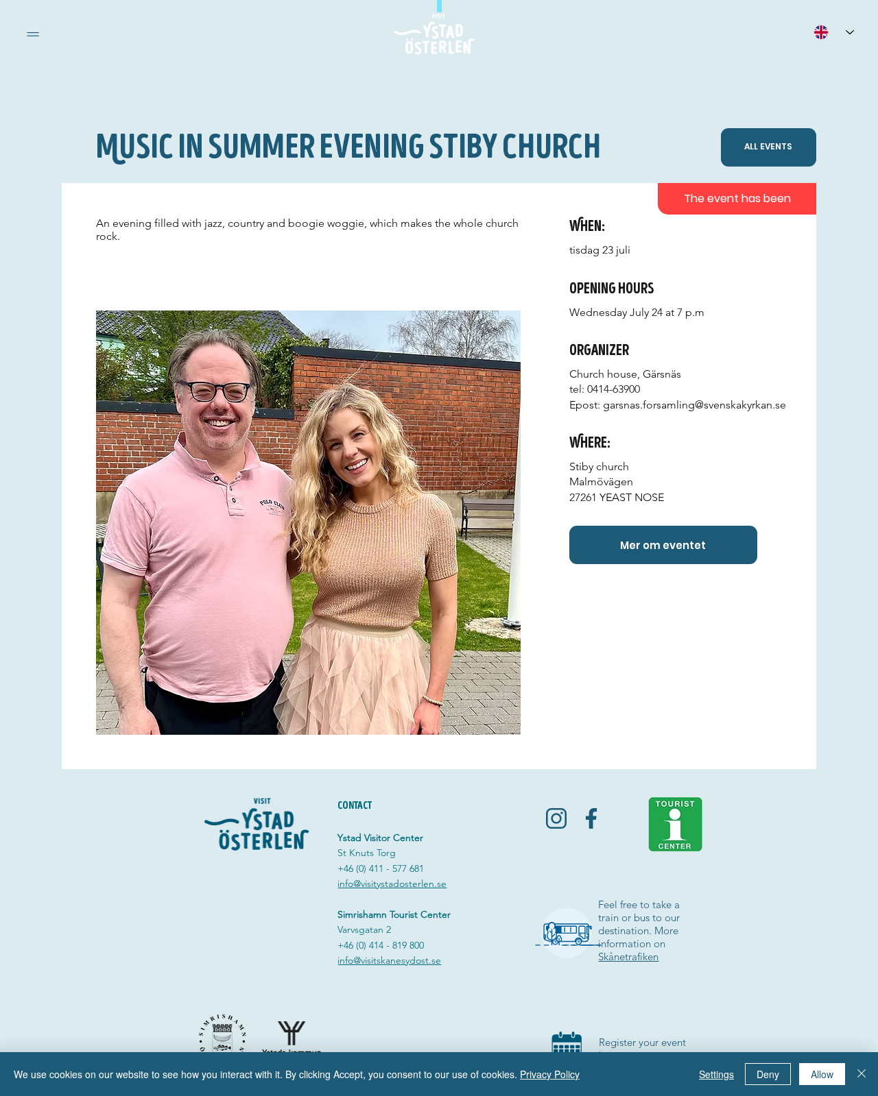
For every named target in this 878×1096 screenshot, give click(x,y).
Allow (822, 1074)
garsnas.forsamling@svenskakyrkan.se (694, 404)
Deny (768, 1074)
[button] (33, 34)
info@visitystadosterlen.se (392, 883)
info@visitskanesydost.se (389, 960)
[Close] (861, 1074)
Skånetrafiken (628, 956)
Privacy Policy (550, 1074)
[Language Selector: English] (833, 31)
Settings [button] (716, 1074)
